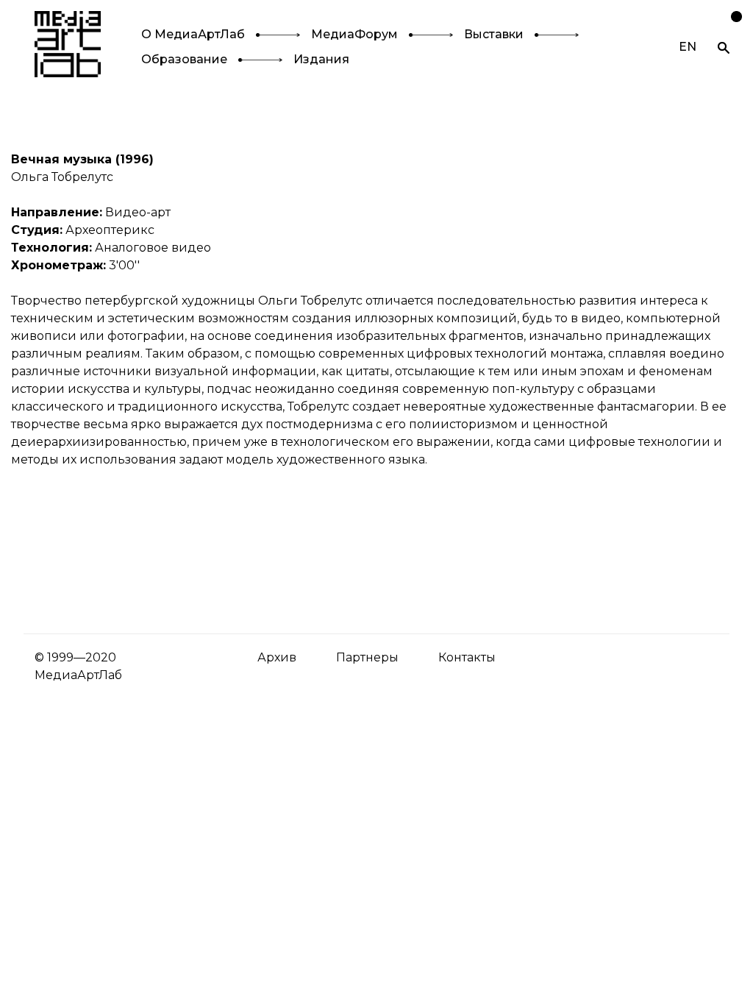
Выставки (494, 34)
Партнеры (367, 657)
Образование (184, 59)
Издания (321, 59)
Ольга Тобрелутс (62, 177)
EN (687, 47)
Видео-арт (138, 212)
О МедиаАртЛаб (193, 34)
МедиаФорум (354, 34)
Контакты (467, 657)
